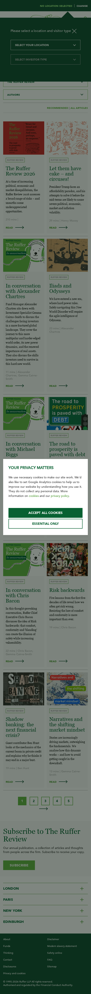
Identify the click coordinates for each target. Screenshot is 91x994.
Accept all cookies (45, 513)
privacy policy (60, 496)
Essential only (45, 524)
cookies (34, 496)
